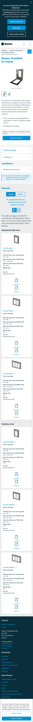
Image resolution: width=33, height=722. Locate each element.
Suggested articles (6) (17, 200)
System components (16, 50)
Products (4, 50)
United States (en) (9, 12)
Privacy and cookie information (21, 709)
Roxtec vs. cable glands (9, 665)
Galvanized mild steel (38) (17, 202)
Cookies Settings (16, 713)
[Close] (31, 2)
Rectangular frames (7, 52)
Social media (6, 697)
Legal (3, 688)
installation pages (21, 179)
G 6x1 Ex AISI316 (8, 442)
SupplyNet (5, 668)
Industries (4, 656)
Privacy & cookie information (11, 694)
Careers (4, 685)
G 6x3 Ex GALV (8, 373)
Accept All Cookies (16, 718)
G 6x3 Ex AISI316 (8, 567)
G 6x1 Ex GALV (8, 248)
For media (4, 682)
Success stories (6, 662)
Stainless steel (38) (17, 205)
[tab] (16, 150)
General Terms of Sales (9, 691)
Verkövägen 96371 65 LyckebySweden (6, 646)
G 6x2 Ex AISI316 (8, 505)
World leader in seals (8, 679)
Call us (3, 627)
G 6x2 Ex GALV (8, 311)
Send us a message (8, 624)
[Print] (29, 52)
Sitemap (4, 671)
